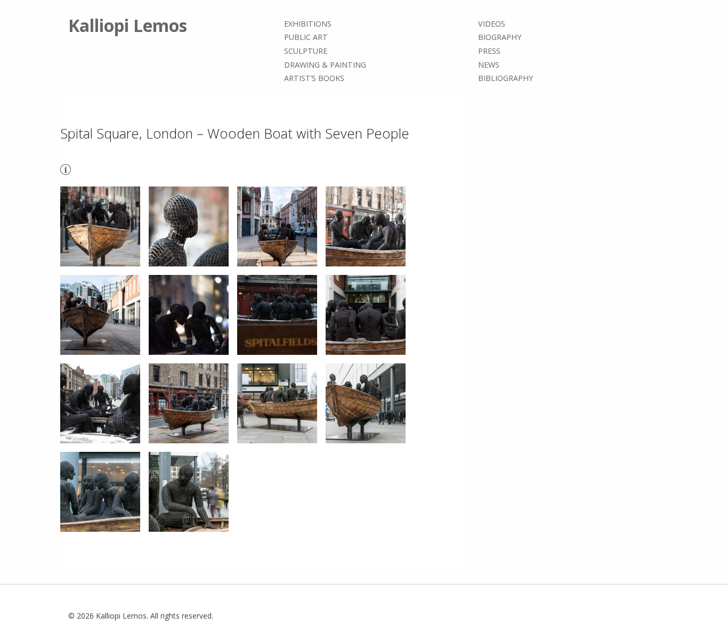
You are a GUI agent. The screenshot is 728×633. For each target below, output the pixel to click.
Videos (491, 24)
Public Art (306, 38)
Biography (499, 38)
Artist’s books (314, 78)
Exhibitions (307, 24)
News (488, 65)
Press (489, 51)
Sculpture (305, 51)
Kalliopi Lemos (127, 25)
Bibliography (505, 78)
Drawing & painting (325, 65)
